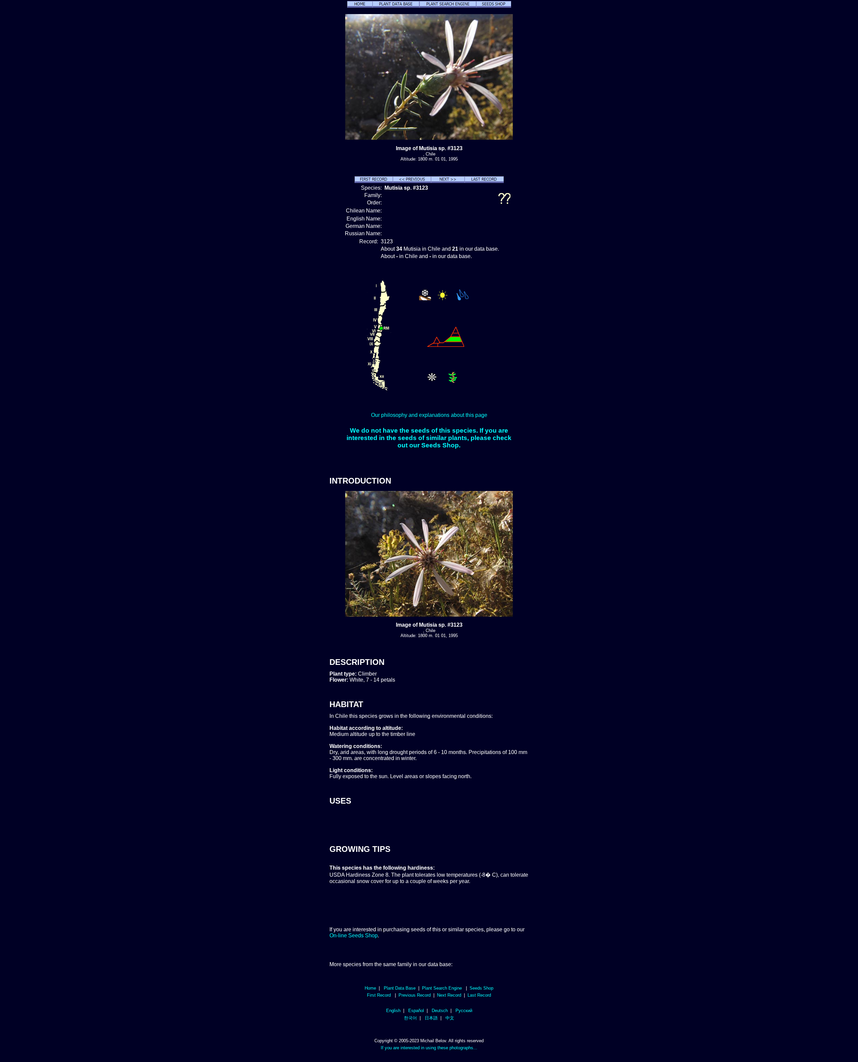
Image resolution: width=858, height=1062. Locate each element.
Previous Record (415, 995)
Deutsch (440, 1010)
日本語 (431, 1017)
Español (416, 1010)
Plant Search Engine (442, 988)
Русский (463, 1010)
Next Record (449, 995)
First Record (379, 995)
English (393, 1010)
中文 (449, 1017)
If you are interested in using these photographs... (429, 1047)
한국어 (410, 1017)
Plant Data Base (400, 988)
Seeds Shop (481, 988)
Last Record (479, 995)
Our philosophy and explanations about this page (429, 415)
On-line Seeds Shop (353, 935)
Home (370, 988)
